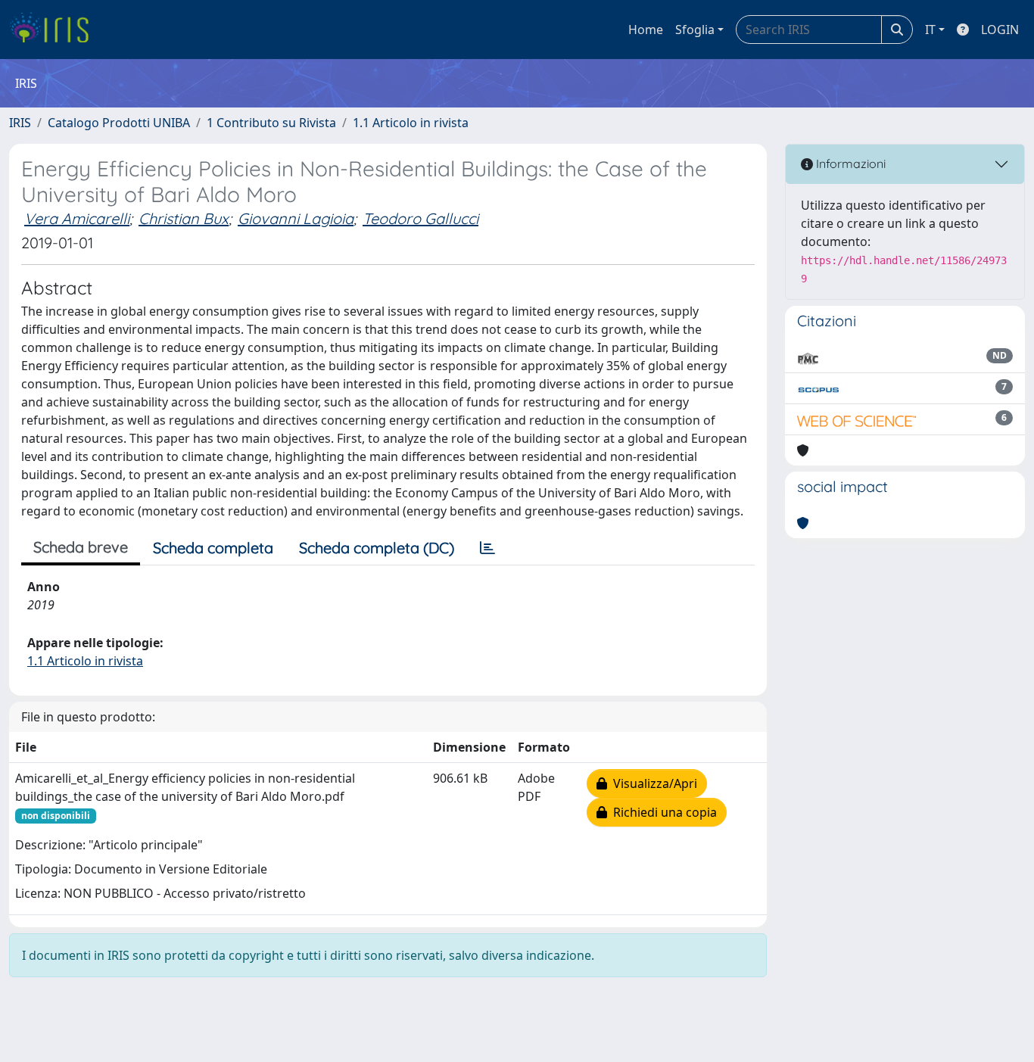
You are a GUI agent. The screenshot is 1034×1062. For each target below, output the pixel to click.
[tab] (487, 548)
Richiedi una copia (662, 812)
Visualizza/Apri (652, 783)
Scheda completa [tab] (213, 547)
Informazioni (849, 163)
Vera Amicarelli (76, 218)
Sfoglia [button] (695, 29)
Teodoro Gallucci (420, 218)
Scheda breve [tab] (80, 546)
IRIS (20, 122)
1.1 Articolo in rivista (411, 122)
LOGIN (1000, 29)
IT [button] (930, 29)
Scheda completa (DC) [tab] (376, 547)
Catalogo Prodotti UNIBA (119, 122)
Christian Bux (184, 218)
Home (645, 29)
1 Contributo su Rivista (271, 122)
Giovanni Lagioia (295, 218)
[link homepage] (55, 29)
